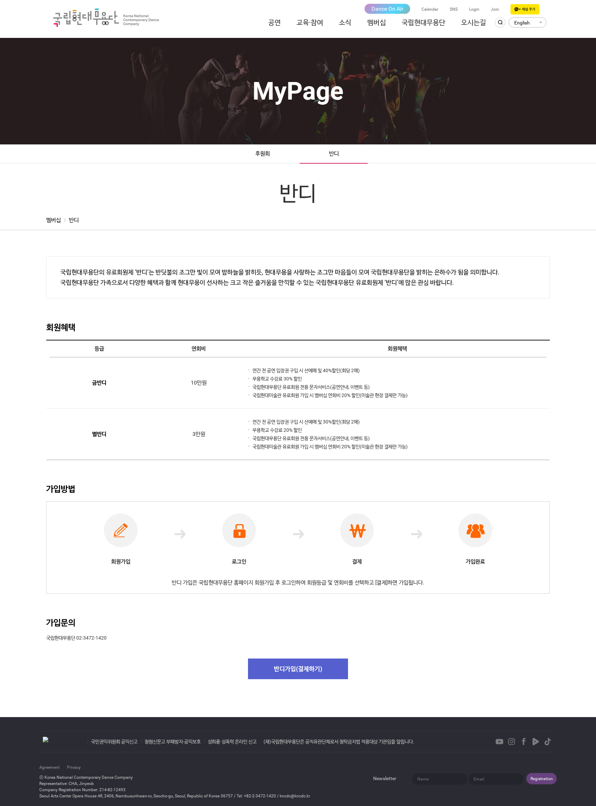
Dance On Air (387, 9)
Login (474, 9)
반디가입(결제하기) (298, 668)
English (522, 22)
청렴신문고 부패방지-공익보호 (173, 741)
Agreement (49, 767)
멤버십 (376, 22)
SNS (454, 9)
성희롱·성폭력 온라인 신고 (232, 741)
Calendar (429, 9)
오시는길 (473, 22)
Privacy (74, 767)
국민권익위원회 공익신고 (114, 741)
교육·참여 (310, 22)
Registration (541, 778)
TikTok (548, 741)
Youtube (499, 741)
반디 (334, 153)
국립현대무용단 (423, 22)
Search (500, 22)
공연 (274, 22)
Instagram (511, 741)
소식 (345, 22)
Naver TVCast (535, 741)
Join (495, 9)
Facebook (523, 741)
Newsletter (384, 778)
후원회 (262, 153)
